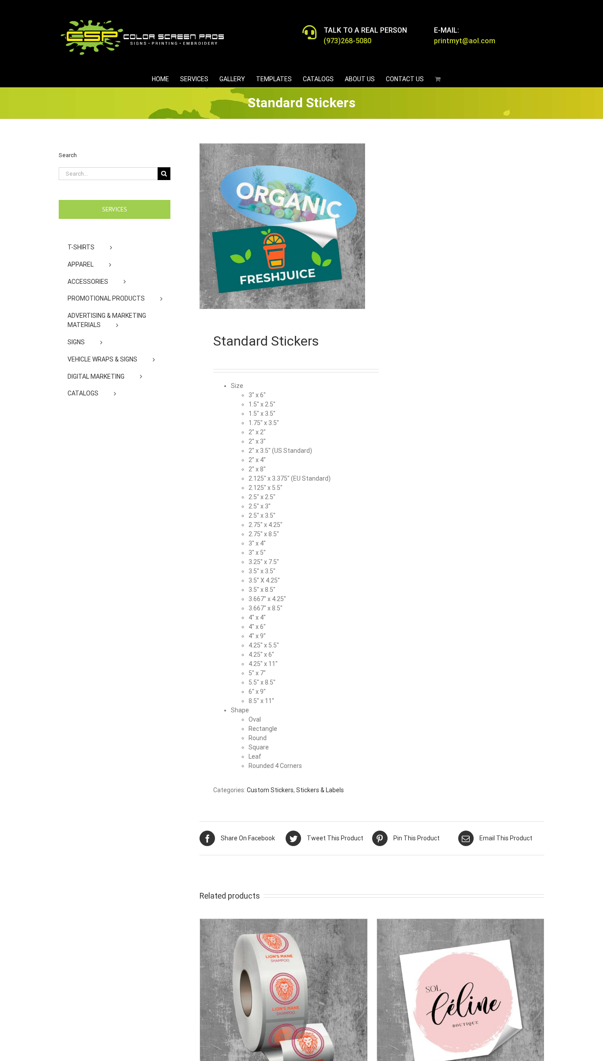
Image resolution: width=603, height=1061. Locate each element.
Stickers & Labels (320, 790)
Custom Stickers (270, 790)
